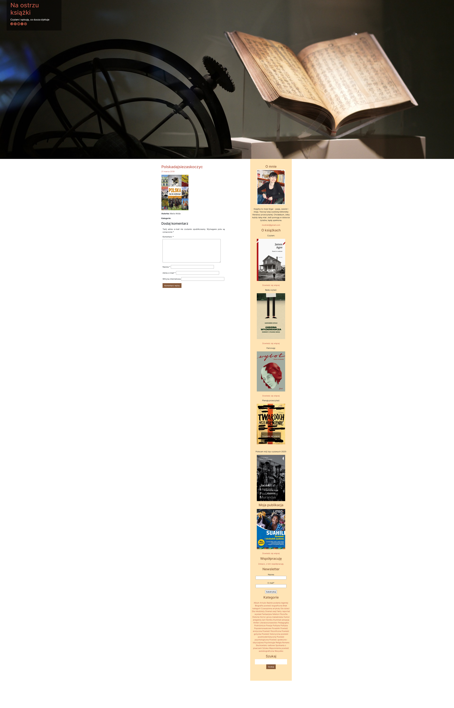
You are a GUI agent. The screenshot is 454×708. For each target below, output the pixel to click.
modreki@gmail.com (271, 225)
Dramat (268, 611)
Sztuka (265, 648)
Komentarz (168, 237)
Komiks (269, 620)
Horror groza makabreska (271, 617)
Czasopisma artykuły (270, 608)
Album (256, 603)
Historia (255, 617)
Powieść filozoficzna (271, 631)
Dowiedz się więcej (271, 285)
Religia (279, 642)
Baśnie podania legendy (277, 603)
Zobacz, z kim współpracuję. (271, 564)
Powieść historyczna (271, 634)
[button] (259, 423)
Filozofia (283, 614)
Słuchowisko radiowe (265, 645)
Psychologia (269, 642)
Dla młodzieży (258, 611)
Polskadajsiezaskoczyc (182, 166)
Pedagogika (283, 622)
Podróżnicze (260, 625)
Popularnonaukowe (262, 628)
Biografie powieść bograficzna (268, 605)
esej (274, 611)
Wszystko (279, 651)
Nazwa (166, 267)
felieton (275, 614)
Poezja (269, 625)
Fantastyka (267, 614)
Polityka (276, 625)
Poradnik (276, 628)
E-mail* (271, 583)
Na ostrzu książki (24, 8)
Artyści (263, 603)
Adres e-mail (169, 273)
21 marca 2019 (168, 171)
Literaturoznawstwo (268, 622)
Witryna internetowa (172, 279)
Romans (285, 642)
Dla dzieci (285, 608)
